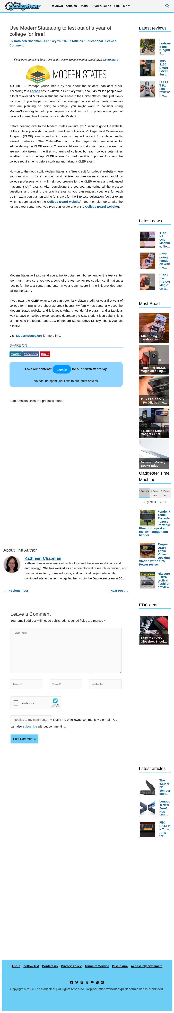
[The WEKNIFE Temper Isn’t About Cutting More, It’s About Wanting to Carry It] (148, 787)
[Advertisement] (66, 243)
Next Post (119, 590)
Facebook (31, 354)
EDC (117, 6)
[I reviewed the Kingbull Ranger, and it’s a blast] (148, 47)
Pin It (45, 354)
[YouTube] (92, 982)
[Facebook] (71, 982)
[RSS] (97, 982)
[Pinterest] (87, 982)
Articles (77, 41)
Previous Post (16, 590)
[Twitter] (76, 982)
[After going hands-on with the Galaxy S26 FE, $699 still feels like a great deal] (148, 260)
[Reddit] (102, 982)
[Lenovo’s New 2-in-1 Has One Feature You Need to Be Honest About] (148, 808)
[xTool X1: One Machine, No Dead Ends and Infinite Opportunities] (148, 239)
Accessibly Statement (146, 966)
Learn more (110, 59)
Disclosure (120, 966)
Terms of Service (97, 966)
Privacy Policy (71, 966)
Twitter (16, 354)
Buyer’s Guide (100, 6)
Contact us (50, 966)
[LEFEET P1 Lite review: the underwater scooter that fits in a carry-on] (148, 89)
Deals (84, 6)
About (16, 966)
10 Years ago (165, 493)
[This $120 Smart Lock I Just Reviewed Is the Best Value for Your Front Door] (148, 68)
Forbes (35, 91)
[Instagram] (81, 982)
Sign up (62, 369)
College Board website (63, 201)
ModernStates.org (29, 335)
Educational (94, 41)
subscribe (30, 726)
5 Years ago (154, 493)
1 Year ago (144, 491)
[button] (168, 6)
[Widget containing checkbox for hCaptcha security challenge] (36, 702)
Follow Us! (31, 966)
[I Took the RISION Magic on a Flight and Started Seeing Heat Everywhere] (148, 281)
